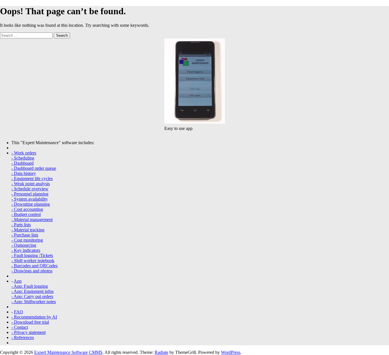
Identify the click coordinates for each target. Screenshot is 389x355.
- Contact (19, 327)
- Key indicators (25, 250)
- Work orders (23, 152)
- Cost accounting (27, 209)
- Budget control (26, 214)
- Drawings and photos (31, 270)
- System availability (29, 199)
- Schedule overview (29, 188)
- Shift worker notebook (32, 260)
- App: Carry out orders (32, 296)
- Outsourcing (23, 245)
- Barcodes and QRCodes (34, 265)
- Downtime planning (30, 204)
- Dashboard (22, 163)
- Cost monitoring (27, 240)
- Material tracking (27, 229)
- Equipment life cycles (32, 178)
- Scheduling (22, 158)
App (18, 281)
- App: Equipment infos (32, 291)
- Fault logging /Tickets (32, 255)
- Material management (32, 219)
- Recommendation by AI (34, 317)
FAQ (18, 311)
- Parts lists (21, 224)
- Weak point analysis (30, 183)
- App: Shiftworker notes (33, 301)
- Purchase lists (24, 234)
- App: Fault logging (29, 286)
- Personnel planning (29, 193)
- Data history (23, 173)
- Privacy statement (28, 332)
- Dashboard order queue (33, 168)
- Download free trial (30, 322)
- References (22, 337)
